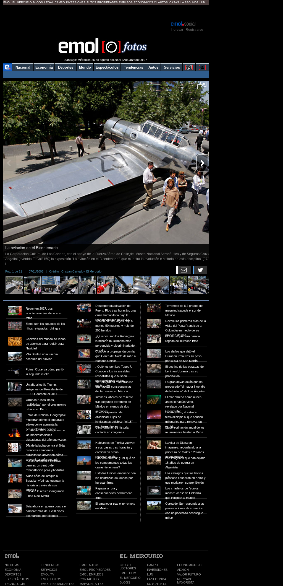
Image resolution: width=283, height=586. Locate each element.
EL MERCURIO (130, 577)
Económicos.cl (146, 2)
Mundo (85, 67)
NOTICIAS (12, 565)
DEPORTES (13, 574)
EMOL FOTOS (51, 579)
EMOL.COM (128, 573)
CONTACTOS (89, 579)
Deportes (65, 67)
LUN (150, 574)
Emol (7, 2)
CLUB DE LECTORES (128, 566)
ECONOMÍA (13, 569)
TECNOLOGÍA (15, 583)
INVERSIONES (157, 569)
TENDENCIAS (50, 565)
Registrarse (194, 30)
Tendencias (133, 67)
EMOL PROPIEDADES (95, 569)
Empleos (126, 2)
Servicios (172, 67)
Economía (44, 67)
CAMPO (152, 565)
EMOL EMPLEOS (91, 574)
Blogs (38, 2)
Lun (202, 2)
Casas (174, 2)
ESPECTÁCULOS (17, 579)
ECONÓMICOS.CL (190, 565)
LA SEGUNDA (156, 579)
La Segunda (189, 2)
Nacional (22, 67)
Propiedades (107, 2)
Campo (60, 2)
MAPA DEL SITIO (91, 583)
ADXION (183, 569)
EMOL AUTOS (89, 565)
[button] (202, 87)
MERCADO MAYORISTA (185, 580)
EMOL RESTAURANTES (57, 583)
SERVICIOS (49, 569)
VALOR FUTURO (189, 574)
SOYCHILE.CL (157, 583)
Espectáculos (107, 67)
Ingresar (177, 30)
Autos (91, 2)
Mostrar (105, 12)
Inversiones (75, 2)
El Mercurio (22, 2)
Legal (49, 2)
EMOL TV (47, 574)
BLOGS (125, 582)
